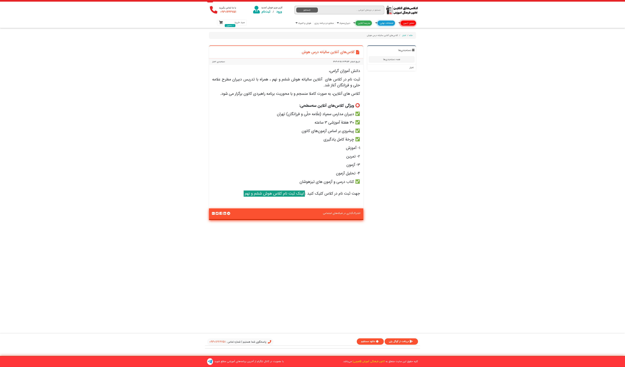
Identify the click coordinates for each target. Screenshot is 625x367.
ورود (279, 11)
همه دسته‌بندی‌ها (391, 59)
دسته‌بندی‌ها (404, 50)
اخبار (404, 35)
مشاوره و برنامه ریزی (324, 23)
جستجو (307, 10)
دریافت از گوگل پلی (399, 341)
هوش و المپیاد (304, 23)
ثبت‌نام (266, 11)
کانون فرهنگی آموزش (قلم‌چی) (369, 361)
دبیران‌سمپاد (344, 23)
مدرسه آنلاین (363, 23)
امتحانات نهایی (386, 23)
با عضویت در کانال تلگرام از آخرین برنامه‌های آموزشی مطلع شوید (249, 361)
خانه (411, 35)
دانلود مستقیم (368, 341)
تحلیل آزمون (408, 23)
